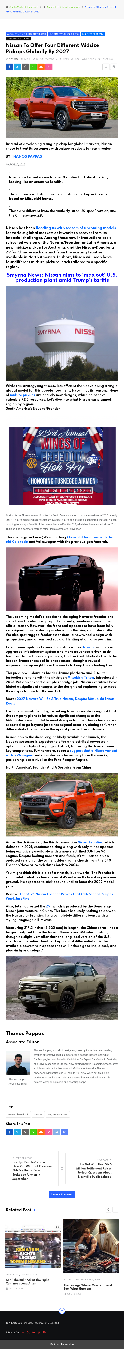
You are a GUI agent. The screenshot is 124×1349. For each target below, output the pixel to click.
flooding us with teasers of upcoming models (76, 228)
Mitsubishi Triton (80, 677)
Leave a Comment (62, 1194)
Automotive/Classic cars (78, 1279)
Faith (97, 1279)
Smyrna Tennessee (57, 1114)
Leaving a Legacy (30, 1274)
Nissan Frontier (90, 842)
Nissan (88, 647)
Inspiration (12, 1274)
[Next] (115, 1209)
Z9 (48, 906)
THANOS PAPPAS (26, 156)
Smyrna (38, 1114)
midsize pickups (22, 395)
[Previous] (108, 1209)
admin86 (13, 59)
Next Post (102, 1160)
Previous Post (24, 1158)
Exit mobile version (62, 1344)
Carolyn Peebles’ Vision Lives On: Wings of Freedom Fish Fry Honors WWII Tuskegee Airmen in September (32, 1170)
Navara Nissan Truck (18, 1114)
